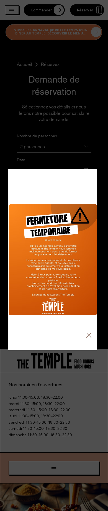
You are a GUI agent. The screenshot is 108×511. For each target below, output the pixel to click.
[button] (88, 335)
